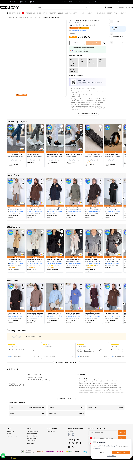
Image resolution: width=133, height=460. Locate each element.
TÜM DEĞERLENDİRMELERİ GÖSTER (65, 362)
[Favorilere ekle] (22, 126)
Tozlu (77, 89)
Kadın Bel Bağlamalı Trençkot (51, 17)
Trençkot (37, 17)
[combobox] (93, 438)
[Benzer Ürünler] (22, 130)
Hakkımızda (10, 431)
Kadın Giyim (18, 17)
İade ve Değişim (32, 440)
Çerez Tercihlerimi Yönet (14, 436)
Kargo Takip (121, 1)
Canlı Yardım (30, 443)
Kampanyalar (51, 431)
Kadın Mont (28, 17)
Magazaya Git (116, 36)
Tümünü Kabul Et (120, 452)
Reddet (102, 452)
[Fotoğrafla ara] (85, 7)
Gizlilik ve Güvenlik (32, 431)
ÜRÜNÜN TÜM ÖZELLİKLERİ (86, 113)
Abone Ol (122, 432)
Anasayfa (9, 17)
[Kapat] (129, 441)
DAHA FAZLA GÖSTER (65, 398)
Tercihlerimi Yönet (111, 456)
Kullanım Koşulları (32, 433)
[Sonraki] (125, 13)
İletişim (9, 433)
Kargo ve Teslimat (32, 438)
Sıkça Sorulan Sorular (33, 436)
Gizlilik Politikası (123, 446)
